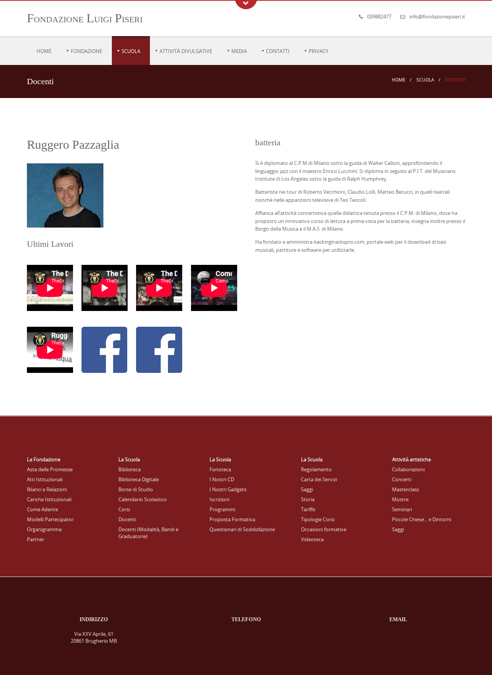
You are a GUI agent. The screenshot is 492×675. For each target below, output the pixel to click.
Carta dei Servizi (319, 479)
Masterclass (405, 489)
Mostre (400, 499)
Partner (35, 539)
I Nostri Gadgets (227, 489)
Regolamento (316, 469)
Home (44, 51)
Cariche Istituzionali (49, 499)
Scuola (130, 51)
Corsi (124, 509)
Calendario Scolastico (142, 499)
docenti (455, 79)
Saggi (307, 489)
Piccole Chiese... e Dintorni (421, 519)
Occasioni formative (323, 529)
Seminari (402, 509)
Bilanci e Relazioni (47, 489)
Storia (307, 499)
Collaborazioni (408, 469)
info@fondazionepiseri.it (437, 16)
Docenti (127, 519)
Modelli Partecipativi (50, 519)
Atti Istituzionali (45, 479)
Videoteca (312, 539)
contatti (277, 51)
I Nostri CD (221, 479)
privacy (318, 51)
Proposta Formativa (232, 519)
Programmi (222, 509)
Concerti (401, 479)
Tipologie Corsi (317, 519)
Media (239, 51)
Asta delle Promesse (50, 469)
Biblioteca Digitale (138, 479)
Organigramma (44, 529)
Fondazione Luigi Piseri (85, 18)
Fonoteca (220, 469)
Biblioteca (129, 469)
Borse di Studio (135, 489)
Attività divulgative (186, 51)
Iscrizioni (219, 499)
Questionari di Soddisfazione (242, 529)
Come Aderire (42, 509)
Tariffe (308, 509)
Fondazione (86, 51)
